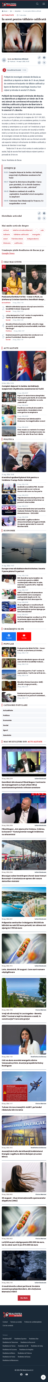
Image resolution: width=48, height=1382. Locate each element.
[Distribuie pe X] (44, 63)
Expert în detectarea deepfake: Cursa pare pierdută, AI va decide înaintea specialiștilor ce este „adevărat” (25, 184)
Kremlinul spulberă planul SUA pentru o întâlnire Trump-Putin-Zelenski (20, 478)
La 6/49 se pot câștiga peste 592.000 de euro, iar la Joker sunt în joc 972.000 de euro (23, 1243)
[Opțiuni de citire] (43, 1377)
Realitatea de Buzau (24, 1357)
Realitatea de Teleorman (10, 1342)
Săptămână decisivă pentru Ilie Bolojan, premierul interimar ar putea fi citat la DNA (30, 500)
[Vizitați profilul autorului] (4, 60)
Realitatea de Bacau (38, 1057)
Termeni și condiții (16, 1322)
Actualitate (18, 11)
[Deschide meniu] (43, 4)
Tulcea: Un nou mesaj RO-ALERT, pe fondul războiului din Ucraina (22, 1108)
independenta (33, 239)
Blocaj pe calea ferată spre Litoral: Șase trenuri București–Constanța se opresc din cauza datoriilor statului (24, 879)
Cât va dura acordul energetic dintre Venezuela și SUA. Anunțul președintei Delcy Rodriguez (22, 1063)
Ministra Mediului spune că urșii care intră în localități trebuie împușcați (25, 308)
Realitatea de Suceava (10, 1349)
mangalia (36, 234)
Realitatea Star (33, 1339)
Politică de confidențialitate (33, 1322)
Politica (9, 331)
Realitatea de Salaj (37, 1346)
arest (5, 239)
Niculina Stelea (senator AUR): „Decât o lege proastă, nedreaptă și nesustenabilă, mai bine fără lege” (25, 326)
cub (42, 230)
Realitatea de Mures (9, 1353)
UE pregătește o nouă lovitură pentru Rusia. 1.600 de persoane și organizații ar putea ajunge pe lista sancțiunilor (31, 608)
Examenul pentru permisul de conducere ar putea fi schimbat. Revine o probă (24, 336)
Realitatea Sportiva (20, 1339)
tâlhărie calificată (21, 234)
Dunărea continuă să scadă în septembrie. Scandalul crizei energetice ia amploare (26, 194)
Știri (11, 11)
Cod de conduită (8, 1325)
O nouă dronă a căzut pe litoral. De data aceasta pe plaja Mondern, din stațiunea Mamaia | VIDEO (21, 1289)
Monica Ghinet (21, 59)
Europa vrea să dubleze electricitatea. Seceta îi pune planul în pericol (23, 570)
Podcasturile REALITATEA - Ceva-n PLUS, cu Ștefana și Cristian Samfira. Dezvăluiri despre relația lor (23, 299)
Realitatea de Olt (23, 1346)
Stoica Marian (40, 1010)
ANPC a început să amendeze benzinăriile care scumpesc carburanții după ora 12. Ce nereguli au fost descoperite (30, 595)
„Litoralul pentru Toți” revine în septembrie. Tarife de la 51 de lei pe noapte (25, 316)
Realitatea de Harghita (26, 1349)
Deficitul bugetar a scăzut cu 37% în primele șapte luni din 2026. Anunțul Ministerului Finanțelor (31, 619)
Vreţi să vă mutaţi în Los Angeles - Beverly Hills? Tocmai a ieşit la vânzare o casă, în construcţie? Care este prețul (22, 1016)
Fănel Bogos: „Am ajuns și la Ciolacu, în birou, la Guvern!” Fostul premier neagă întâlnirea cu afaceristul (23, 832)
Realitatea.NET (7, 1339)
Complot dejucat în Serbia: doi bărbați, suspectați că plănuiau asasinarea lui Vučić (25, 175)
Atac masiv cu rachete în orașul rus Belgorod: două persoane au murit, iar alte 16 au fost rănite (31, 432)
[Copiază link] (39, 58)
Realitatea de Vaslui (9, 1357)
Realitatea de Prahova (25, 1353)
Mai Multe (24, 1298)
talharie (6, 234)
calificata (18, 243)
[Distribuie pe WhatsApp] (39, 63)
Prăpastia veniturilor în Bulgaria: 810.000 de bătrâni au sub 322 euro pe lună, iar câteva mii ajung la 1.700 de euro (24, 925)
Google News (8, 253)
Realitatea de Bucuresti (28, 1342)
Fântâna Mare (17, 239)
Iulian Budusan (40, 779)
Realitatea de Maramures (10, 1360)
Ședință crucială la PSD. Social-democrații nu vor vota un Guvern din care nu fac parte (30, 489)
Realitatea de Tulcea (9, 1346)
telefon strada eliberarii (22, 230)
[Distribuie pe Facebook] (44, 58)
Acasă (5, 11)
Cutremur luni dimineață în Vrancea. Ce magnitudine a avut (26, 202)
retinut (6, 230)
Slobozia (6, 243)
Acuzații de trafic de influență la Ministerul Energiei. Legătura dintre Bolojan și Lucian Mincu (22, 1154)
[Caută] (37, 4)
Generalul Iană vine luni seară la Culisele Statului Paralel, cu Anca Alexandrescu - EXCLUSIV (31, 511)
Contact (5, 1322)
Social (8, 311)
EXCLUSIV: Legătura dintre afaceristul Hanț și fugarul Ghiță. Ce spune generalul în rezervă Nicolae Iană (31, 523)
